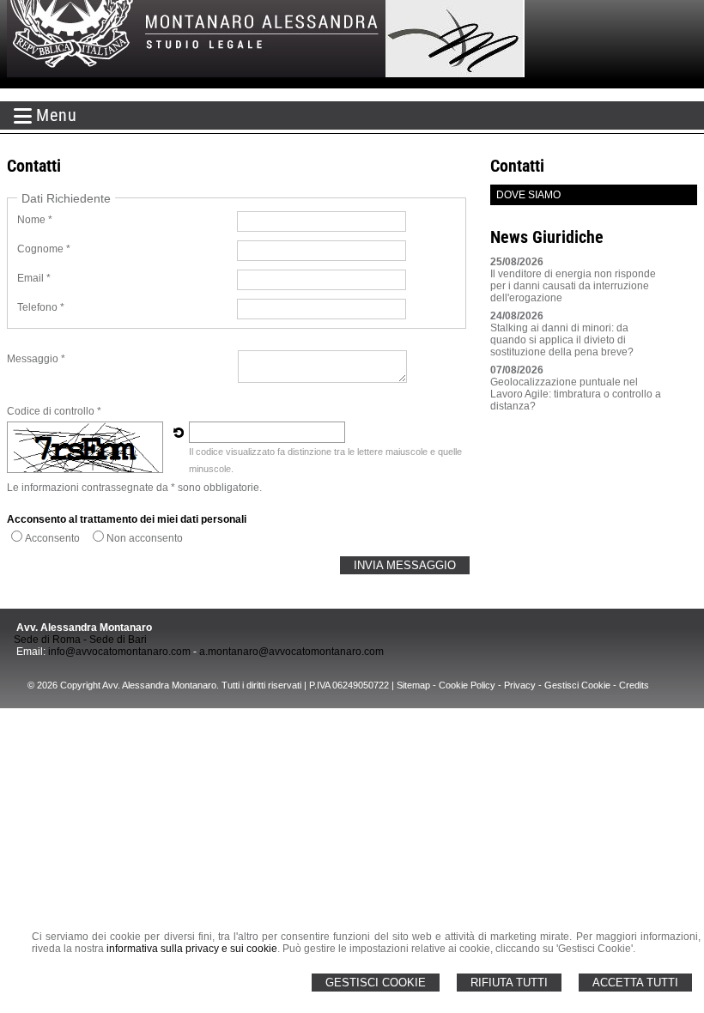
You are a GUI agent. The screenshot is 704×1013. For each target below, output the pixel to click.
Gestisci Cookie (375, 982)
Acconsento (52, 538)
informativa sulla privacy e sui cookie (191, 949)
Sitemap (413, 685)
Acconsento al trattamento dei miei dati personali (126, 519)
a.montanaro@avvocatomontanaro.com (291, 652)
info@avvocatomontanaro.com (119, 652)
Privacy (520, 685)
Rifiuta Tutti (509, 982)
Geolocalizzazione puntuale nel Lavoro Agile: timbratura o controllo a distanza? (575, 394)
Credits (634, 685)
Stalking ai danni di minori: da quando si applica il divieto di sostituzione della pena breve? (562, 340)
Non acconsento (144, 538)
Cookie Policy (467, 685)
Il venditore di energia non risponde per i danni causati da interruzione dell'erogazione (573, 286)
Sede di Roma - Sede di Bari (80, 640)
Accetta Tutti (635, 982)
